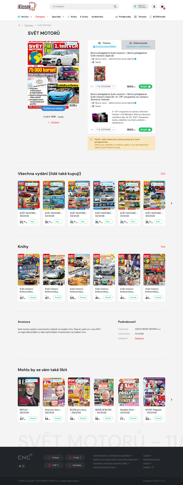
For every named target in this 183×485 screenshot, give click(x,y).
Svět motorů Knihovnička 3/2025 (101, 290)
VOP (54, 465)
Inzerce (146, 463)
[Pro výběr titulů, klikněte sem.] (115, 6)
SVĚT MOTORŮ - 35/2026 (28, 214)
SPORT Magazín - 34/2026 (153, 411)
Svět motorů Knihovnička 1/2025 (152, 290)
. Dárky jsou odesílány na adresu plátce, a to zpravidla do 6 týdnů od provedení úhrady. (121, 143)
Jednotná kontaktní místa (104, 467)
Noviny (25, 16)
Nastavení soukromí (151, 459)
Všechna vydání (49, 173)
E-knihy (84, 16)
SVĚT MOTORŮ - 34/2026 (53, 214)
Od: (92, 86)
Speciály (56, 16)
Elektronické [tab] (138, 45)
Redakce (147, 467)
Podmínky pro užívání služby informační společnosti (115, 459)
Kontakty (77, 465)
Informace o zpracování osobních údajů (110, 463)
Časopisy (40, 16)
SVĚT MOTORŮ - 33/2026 (78, 214)
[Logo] (27, 6)
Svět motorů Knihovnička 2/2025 (126, 290)
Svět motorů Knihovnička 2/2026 (26, 290)
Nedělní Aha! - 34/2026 (127, 411)
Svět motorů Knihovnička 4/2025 (76, 290)
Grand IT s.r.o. (159, 480)
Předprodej (125, 16)
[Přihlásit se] (154, 6)
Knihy (74, 16)
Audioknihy (97, 16)
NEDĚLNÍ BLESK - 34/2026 (103, 411)
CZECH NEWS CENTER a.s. (47, 480)
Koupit (144, 86)
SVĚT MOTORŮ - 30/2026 (154, 214)
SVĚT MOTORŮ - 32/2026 (103, 214)
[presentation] (169, 203)
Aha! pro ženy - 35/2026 (53, 411)
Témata (142, 16)
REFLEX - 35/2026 (24, 411)
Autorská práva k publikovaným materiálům (111, 455)
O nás (76, 457)
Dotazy (55, 457)
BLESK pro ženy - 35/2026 (78, 411)
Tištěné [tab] (106, 45)
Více (163, 173)
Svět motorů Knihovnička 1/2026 (51, 290)
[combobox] (84, 6)
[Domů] (19, 25)
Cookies (146, 455)
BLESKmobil (159, 16)
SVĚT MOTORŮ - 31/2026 (128, 214)
